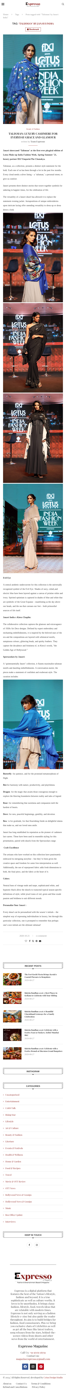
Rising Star (10, 1114)
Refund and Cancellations (15, 1386)
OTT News (10, 1188)
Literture (9, 1141)
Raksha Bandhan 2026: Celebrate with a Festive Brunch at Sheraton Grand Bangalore (43, 1049)
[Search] (62, 4)
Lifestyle (9, 1121)
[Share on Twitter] (33, 940)
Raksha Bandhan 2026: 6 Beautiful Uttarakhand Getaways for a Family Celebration (39, 1014)
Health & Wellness (14, 1154)
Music (8, 1208)
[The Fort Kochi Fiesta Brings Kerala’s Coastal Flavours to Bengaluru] (12, 979)
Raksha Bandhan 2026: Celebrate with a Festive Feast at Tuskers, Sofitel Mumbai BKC (42, 1032)
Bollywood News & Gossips (18, 1194)
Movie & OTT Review (15, 1181)
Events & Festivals (14, 1148)
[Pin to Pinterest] (36, 940)
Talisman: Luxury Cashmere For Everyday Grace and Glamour (33, 135)
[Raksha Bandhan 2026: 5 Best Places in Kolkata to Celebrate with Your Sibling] (12, 998)
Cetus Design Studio (53, 1377)
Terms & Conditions (40, 1383)
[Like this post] (26, 940)
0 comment (41, 935)
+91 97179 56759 (38, 1352)
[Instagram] (36, 1244)
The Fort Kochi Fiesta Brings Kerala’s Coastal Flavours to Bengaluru (41, 975)
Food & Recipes (12, 1168)
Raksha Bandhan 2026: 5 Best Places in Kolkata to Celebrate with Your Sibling (41, 994)
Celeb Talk (10, 1108)
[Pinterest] (41, 1367)
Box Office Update (14, 1214)
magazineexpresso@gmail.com (33, 1359)
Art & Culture (12, 1128)
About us (7, 1383)
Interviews (10, 1221)
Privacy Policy (38, 1386)
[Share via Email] (40, 940)
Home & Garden (13, 1161)
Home (6, 14)
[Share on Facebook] (29, 940)
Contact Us (21, 1383)
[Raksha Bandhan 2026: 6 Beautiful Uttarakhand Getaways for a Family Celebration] (12, 1016)
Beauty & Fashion (13, 1134)
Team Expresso (38, 141)
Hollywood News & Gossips (18, 1201)
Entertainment (12, 1101)
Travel (8, 1174)
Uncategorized (12, 1094)
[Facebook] (29, 1244)
